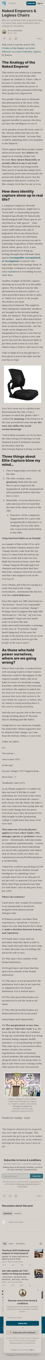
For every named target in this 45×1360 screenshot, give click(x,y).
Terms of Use (34, 1182)
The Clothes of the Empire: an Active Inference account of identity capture (21, 48)
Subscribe (31, 3)
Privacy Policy (30, 1343)
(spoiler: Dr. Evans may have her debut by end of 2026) (15, 1257)
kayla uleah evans (15, 31)
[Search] (40, 1243)
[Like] (4, 38)
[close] (38, 1290)
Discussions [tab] (20, 1244)
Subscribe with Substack (24, 1332)
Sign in (40, 3)
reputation (13, 271)
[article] (22, 1257)
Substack (10, 1355)
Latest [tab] (11, 1244)
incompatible (17, 257)
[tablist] (12, 1213)
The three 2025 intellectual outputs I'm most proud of (16, 1252)
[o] (39, 1274)
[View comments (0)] (10, 38)
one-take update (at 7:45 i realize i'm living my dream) (16, 1272)
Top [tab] (4, 1244)
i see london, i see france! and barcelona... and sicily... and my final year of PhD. (15, 1278)
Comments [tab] (7, 1213)
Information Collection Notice (26, 1184)
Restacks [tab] (17, 1213)
